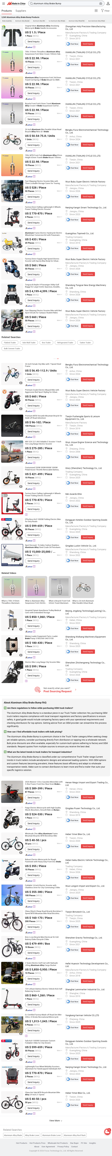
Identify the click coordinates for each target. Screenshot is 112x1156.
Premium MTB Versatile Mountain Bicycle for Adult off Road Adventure (43, 417)
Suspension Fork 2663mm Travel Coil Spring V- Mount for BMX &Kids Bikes (43, 78)
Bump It (58, 342)
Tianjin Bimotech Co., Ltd (77, 911)
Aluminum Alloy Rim (39, 21)
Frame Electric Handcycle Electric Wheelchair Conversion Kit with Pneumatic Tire (43, 234)
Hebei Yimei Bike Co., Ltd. (77, 834)
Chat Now (74, 44)
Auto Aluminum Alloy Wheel (96, 21)
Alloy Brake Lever (32, 1135)
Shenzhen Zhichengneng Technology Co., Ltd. (85, 664)
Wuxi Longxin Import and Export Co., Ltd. (85, 885)
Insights (92, 1143)
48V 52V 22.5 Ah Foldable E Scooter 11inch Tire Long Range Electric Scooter (43, 443)
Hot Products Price (37, 1143)
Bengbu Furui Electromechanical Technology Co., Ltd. (86, 131)
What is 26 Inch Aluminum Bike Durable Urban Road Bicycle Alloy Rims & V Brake (83, 602)
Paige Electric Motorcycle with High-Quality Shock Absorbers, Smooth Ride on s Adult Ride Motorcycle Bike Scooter (43, 809)
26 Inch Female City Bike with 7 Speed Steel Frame (43, 365)
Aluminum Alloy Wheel (13, 348)
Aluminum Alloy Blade (13, 1135)
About (36, 1146)
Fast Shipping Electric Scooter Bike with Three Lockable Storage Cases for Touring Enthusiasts (42, 182)
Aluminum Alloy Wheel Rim (77, 21)
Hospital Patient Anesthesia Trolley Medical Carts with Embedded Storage (43, 611)
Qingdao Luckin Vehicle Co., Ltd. (81, 545)
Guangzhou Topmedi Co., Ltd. (79, 233)
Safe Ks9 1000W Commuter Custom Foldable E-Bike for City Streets (40, 1042)
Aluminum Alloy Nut (40, 342)
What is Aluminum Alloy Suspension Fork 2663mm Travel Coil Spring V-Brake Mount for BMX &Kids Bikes (36, 602)
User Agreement (48, 1146)
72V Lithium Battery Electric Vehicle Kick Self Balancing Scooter (43, 990)
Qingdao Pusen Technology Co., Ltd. (82, 808)
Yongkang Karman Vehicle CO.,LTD (82, 1015)
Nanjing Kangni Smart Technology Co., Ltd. (86, 207)
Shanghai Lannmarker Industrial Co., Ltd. (85, 989)
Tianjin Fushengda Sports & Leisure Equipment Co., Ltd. (82, 417)
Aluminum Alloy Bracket (22, 21)
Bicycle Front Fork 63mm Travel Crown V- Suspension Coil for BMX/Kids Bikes (42, 104)
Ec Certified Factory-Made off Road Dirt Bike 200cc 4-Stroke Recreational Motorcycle (43, 1016)
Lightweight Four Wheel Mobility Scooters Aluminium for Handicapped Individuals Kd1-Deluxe (43, 1067)
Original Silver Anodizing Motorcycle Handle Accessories (42, 27)
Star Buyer (74, 1143)
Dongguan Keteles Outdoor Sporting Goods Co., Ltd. (86, 521)
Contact (74, 1146)
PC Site (84, 1143)
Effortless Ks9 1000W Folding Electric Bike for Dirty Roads (43, 520)
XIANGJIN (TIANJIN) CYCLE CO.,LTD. (83, 52)
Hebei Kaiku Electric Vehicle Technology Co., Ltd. (86, 861)
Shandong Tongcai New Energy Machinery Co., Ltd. (85, 286)
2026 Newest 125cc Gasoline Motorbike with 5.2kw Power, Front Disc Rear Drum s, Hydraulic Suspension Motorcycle (44, 783)
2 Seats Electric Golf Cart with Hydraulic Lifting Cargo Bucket (41, 964)
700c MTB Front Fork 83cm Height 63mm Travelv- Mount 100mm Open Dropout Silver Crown (43, 156)
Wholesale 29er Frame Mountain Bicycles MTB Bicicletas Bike (41, 834)
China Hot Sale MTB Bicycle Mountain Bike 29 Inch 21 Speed (42, 1093)
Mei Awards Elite (73, 493)
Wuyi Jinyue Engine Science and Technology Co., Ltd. (86, 443)
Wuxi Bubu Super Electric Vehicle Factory (85, 181)
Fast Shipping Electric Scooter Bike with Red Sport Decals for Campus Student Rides (43, 311)
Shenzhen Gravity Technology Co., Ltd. (83, 937)
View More (54, 1120)
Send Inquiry (33, 41)
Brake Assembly (7, 21)
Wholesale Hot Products (58, 1143)
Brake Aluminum (94, 342)
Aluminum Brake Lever (51, 1135)
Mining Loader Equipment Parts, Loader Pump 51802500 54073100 (41, 637)
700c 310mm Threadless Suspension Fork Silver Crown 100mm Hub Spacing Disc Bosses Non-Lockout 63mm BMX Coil (42, 53)
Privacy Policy (63, 1146)
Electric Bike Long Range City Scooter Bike (42, 662)
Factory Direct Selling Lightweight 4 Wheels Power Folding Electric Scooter (43, 208)
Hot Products (21, 1143)
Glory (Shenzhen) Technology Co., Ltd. (83, 468)
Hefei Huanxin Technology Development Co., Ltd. (86, 965)
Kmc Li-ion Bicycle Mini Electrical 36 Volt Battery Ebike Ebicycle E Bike (42, 938)
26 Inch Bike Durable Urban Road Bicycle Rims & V (43, 130)
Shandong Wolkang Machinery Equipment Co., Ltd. (85, 638)
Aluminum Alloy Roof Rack (75, 1135)
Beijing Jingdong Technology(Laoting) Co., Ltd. (85, 612)
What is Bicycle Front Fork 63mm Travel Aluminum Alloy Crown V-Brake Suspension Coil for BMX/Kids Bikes (59, 602)
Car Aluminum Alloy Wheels (57, 21)
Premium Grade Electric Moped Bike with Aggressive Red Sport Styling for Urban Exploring (42, 391)
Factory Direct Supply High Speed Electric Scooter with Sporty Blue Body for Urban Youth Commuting (42, 260)
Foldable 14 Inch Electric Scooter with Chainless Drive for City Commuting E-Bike (42, 886)
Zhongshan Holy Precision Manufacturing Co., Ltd (85, 27)
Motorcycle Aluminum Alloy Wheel (16, 342)
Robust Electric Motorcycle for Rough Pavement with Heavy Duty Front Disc (43, 860)
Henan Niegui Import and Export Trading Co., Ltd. (86, 784)
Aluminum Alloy (74, 342)
